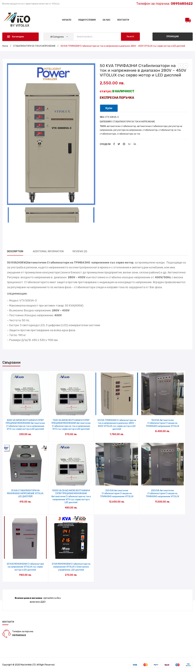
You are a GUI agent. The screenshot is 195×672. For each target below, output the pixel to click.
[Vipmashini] (18, 20)
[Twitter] (119, 144)
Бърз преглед (25, 412)
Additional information (48, 251)
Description (15, 251)
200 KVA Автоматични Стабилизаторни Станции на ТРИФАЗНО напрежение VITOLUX (162, 493)
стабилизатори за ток (128, 134)
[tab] (15, 251)
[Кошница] (188, 20)
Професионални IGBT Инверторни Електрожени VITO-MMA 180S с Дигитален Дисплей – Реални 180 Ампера (180, 66)
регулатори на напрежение (127, 130)
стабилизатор (150, 130)
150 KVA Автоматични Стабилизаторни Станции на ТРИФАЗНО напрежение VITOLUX (162, 423)
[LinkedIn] (135, 144)
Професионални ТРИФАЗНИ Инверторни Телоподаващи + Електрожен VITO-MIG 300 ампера (186, 66)
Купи (108, 108)
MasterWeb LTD (28, 664)
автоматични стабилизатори (152, 126)
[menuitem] (66, 20)
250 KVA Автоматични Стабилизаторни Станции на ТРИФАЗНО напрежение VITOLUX (116, 493)
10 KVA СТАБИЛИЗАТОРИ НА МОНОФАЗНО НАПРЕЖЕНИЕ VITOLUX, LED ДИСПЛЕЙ (25, 493)
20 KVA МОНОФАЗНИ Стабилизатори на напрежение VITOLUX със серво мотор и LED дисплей (25, 567)
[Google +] (129, 144)
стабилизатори (108, 134)
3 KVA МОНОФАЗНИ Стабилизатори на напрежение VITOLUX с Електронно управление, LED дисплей (71, 567)
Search (130, 36)
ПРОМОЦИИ (172, 36)
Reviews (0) (80, 251)
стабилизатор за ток (170, 130)
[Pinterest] (124, 144)
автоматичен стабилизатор (121, 126)
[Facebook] (114, 144)
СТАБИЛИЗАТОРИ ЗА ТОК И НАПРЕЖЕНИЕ (34, 46)
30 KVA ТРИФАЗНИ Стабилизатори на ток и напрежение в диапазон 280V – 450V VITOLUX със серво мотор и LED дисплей (116, 425)
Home (5, 46)
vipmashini (48, 598)
